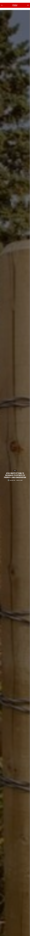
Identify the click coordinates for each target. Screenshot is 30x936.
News (15, 470)
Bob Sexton (12, 480)
